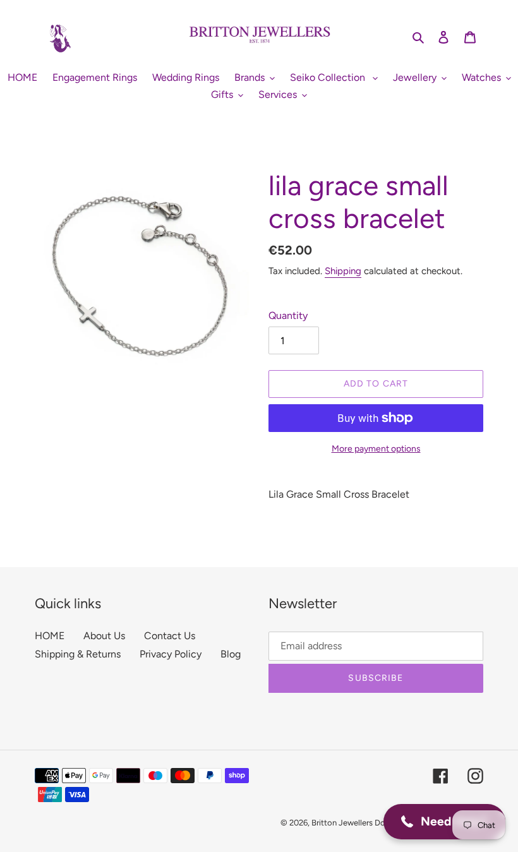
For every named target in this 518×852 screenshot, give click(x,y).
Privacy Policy (171, 654)
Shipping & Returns (78, 654)
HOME (49, 636)
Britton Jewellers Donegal (358, 822)
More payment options (376, 448)
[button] (444, 821)
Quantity (288, 315)
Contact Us (169, 636)
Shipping (343, 271)
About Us (104, 636)
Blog (230, 654)
